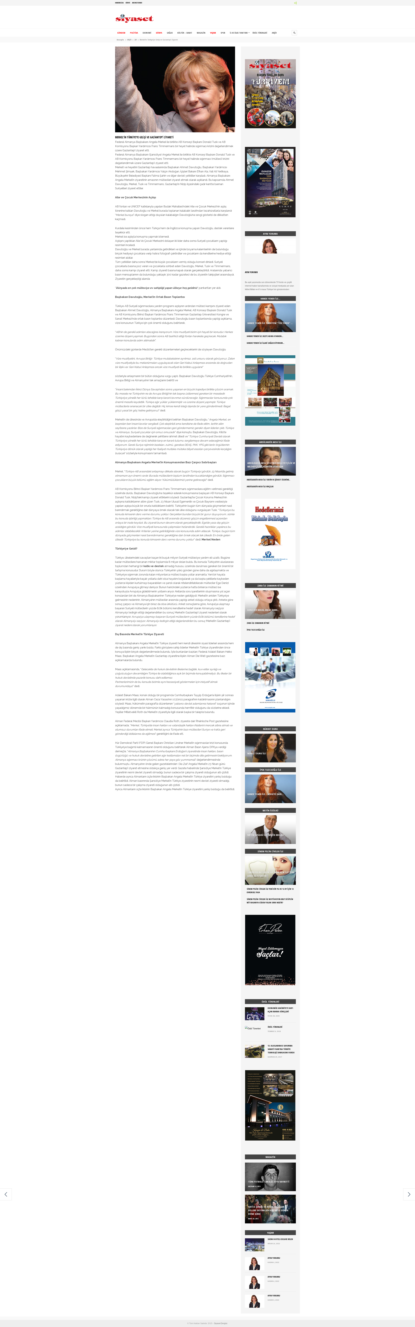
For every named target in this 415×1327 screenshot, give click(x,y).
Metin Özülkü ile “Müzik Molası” (266, 835)
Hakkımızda (119, 3)
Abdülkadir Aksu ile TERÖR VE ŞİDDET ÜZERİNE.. (268, 479)
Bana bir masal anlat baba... (263, 609)
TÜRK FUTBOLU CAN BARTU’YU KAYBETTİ (268, 1181)
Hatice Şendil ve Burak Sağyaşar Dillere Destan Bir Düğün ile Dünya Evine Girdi (268, 1210)
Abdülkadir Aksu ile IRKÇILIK (260, 486)
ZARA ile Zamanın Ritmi (258, 623)
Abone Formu (137, 3)
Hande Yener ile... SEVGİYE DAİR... (265, 794)
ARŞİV (129, 39)
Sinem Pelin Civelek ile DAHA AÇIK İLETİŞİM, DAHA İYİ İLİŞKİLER (271, 874)
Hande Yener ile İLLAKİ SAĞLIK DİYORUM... (265, 342)
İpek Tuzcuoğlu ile (256, 629)
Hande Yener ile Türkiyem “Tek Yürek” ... (270, 323)
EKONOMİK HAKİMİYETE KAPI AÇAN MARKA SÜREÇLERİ (280, 1010)
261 (135, 39)
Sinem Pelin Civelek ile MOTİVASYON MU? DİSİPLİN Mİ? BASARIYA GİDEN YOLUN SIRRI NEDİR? (270, 901)
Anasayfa (120, 39)
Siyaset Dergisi (220, 1323)
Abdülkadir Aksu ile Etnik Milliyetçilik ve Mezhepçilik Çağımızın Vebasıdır (271, 464)
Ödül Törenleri (275, 1026)
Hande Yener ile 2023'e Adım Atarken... (265, 336)
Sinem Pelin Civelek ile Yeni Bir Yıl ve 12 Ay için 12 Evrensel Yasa (270, 890)
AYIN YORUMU (251, 272)
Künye (128, 3)
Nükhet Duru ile (256, 753)
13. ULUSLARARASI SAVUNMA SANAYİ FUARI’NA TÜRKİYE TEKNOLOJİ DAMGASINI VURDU (281, 1049)
